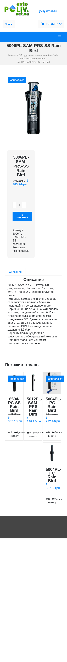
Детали (19, 432)
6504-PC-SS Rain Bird (14, 405)
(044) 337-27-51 (48, 11)
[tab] (15, 271)
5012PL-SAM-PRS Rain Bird (34, 406)
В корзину (22, 216)
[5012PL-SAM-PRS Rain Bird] (33, 383)
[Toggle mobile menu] (60, 37)
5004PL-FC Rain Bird (53, 475)
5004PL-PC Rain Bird (53, 405)
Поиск (9, 24)
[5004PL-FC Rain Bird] (52, 453)
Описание (15, 271)
